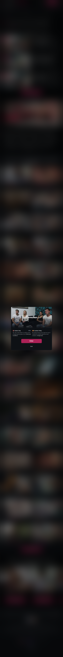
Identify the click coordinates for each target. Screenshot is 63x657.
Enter (31, 341)
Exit (31, 346)
